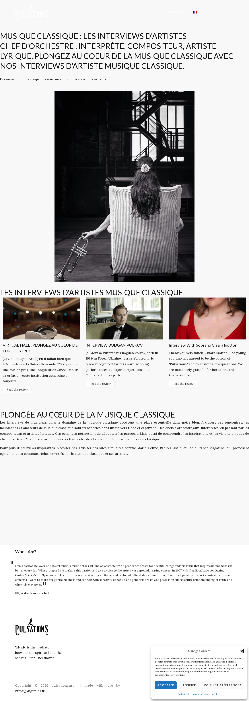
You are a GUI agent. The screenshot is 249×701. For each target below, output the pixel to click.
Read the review (17, 389)
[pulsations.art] (31, 12)
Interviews (174, 12)
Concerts (126, 12)
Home (107, 12)
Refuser (189, 685)
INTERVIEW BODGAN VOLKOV (114, 345)
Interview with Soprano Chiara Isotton (203, 345)
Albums (149, 12)
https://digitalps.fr (29, 691)
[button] (242, 651)
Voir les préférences (223, 685)
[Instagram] (231, 12)
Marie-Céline (147, 448)
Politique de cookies (188, 694)
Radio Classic (170, 448)
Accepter (165, 685)
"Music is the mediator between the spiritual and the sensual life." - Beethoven (38, 652)
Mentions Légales (210, 694)
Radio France (198, 448)
